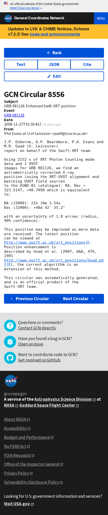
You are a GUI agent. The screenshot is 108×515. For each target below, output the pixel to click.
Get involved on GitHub (39, 360)
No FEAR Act (15, 446)
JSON (54, 64)
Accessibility (15, 428)
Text (20, 64)
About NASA (15, 419)
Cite (87, 64)
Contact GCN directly (37, 328)
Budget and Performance (27, 437)
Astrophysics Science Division (63, 399)
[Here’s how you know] (54, 6)
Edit (57, 76)
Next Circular (75, 298)
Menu (101, 18)
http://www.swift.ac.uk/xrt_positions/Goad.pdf (53, 262)
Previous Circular (32, 298)
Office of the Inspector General (31, 464)
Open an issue (30, 344)
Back (57, 52)
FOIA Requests (17, 455)
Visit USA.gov (17, 503)
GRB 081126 (14, 115)
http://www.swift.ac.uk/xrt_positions (44, 242)
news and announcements (55, 34)
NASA (9, 405)
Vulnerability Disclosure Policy (31, 482)
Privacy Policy (16, 473)
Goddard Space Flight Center (47, 405)
